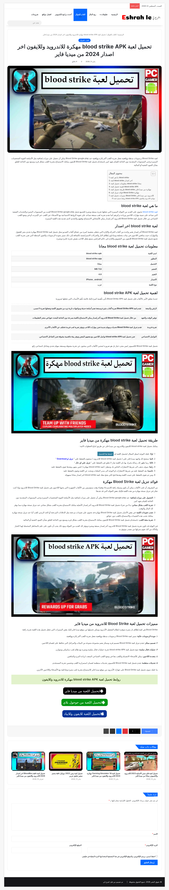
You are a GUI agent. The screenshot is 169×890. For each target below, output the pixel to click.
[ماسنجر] (118, 731)
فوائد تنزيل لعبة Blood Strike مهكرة (125, 192)
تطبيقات (104, 14)
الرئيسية (114, 14)
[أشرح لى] (142, 17)
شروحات (34, 14)
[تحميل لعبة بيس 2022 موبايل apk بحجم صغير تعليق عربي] (66, 761)
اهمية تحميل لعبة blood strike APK (124, 187)
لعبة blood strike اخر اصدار (122, 180)
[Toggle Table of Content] (152, 174)
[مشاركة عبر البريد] (112, 731)
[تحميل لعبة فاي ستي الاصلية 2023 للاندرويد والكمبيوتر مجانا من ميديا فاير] (141, 761)
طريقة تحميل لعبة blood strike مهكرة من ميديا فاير (131, 189)
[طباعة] (106, 731)
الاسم (155, 834)
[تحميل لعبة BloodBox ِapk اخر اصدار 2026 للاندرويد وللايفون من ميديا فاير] (28, 761)
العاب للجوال (80, 14)
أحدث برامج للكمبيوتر (63, 14)
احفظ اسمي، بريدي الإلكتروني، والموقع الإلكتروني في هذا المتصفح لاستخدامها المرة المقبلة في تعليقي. (118, 856)
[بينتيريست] (125, 731)
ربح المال (92, 14)
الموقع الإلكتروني (75, 845)
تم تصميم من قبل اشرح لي (113, 882)
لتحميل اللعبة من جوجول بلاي (82, 702)
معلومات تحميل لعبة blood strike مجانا (126, 183)
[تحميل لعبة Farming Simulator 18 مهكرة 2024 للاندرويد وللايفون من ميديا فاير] (103, 761)
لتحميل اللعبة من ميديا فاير (82, 691)
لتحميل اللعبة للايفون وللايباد (82, 714)
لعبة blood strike (150, 212)
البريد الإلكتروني (151, 845)
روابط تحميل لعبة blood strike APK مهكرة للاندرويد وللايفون (134, 198)
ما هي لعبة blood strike (119, 177)
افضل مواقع (46, 14)
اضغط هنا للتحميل (105, 454)
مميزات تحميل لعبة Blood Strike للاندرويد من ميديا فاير (132, 196)
